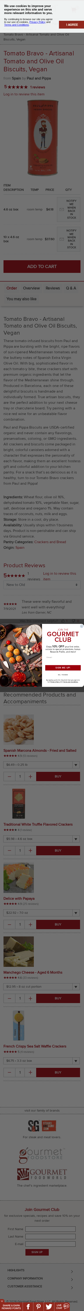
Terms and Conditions (70, 682)
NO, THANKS (63, 675)
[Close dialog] (81, 626)
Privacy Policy (55, 682)
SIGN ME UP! (63, 668)
